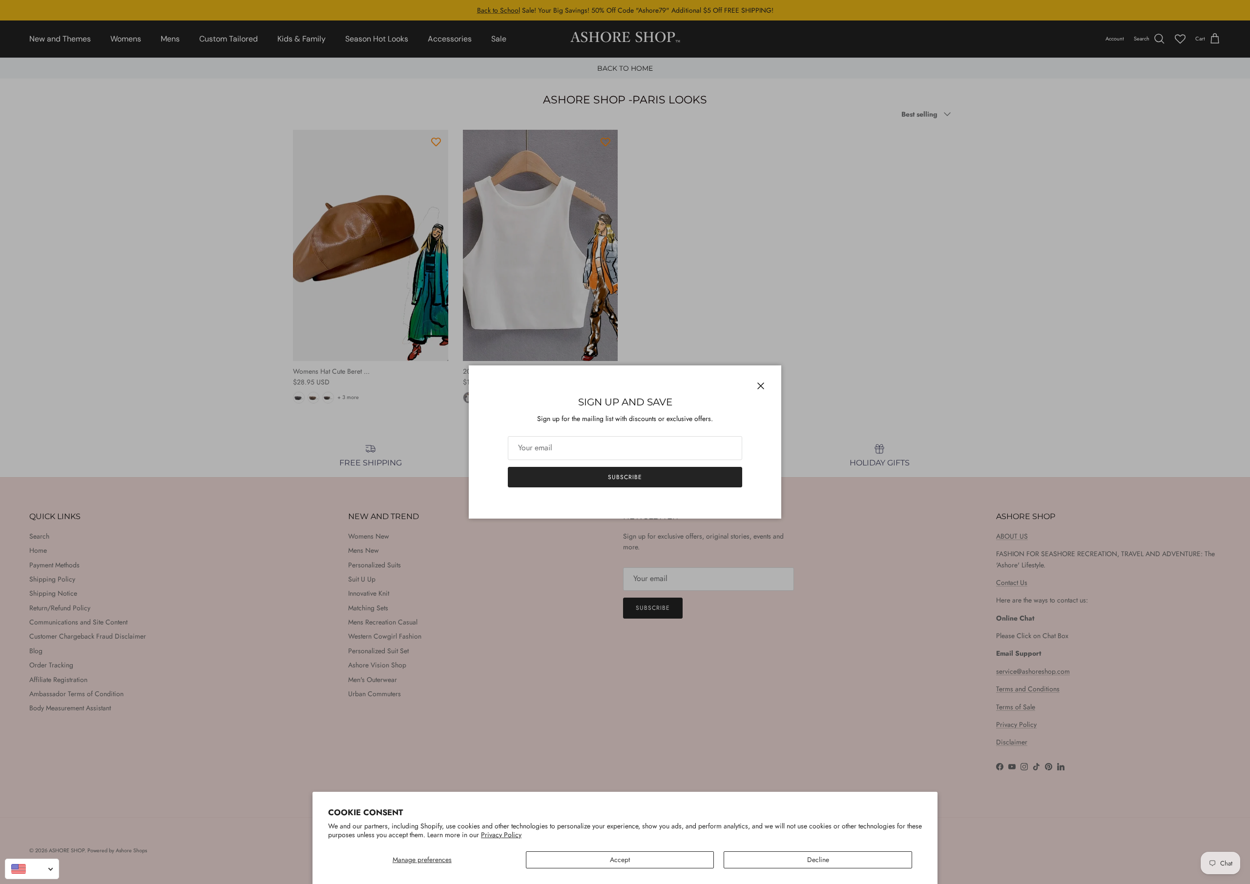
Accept (620, 859)
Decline (818, 859)
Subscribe (625, 477)
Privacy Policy (501, 835)
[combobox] (32, 869)
